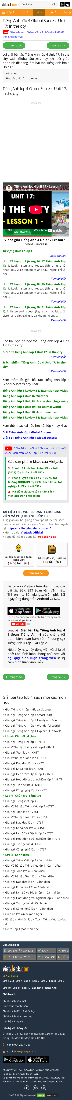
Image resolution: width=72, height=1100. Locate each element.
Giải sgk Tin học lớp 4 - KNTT (23, 785)
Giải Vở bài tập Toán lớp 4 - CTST (26, 817)
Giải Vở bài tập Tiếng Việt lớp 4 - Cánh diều (33, 865)
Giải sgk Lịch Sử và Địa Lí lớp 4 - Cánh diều (32, 892)
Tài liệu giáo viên (19, 957)
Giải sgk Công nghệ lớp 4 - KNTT (26, 790)
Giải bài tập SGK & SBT (21, 950)
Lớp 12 (26, 987)
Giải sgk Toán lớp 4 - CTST (21, 812)
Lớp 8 (52, 980)
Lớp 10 (7, 987)
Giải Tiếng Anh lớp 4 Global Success (28, 709)
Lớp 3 (24, 12)
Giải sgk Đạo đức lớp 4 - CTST (24, 822)
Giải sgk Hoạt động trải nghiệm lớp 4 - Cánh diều (37, 898)
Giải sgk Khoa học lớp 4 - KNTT (25, 769)
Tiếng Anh (51, 987)
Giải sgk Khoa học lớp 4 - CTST (24, 828)
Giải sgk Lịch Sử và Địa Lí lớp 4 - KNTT (29, 774)
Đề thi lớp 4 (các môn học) (22, 929)
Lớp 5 (53, 12)
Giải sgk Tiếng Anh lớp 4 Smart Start (28, 715)
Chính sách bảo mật (14, 1001)
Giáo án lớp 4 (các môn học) (23, 914)
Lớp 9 (60, 980)
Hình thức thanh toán (15, 1006)
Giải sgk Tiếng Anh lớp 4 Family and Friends (33, 720)
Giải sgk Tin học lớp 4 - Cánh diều (26, 903)
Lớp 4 (39, 12)
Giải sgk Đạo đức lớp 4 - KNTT (24, 763)
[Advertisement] (36, 144)
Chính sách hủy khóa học (17, 1016)
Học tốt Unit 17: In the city (22, 78)
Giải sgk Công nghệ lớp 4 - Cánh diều (29, 909)
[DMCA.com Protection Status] (50, 1095)
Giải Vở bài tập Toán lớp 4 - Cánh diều (29, 876)
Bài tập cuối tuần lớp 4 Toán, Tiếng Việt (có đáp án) (35, 921)
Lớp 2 (10, 12)
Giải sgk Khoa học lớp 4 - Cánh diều (28, 887)
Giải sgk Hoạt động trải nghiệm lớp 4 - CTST (33, 839)
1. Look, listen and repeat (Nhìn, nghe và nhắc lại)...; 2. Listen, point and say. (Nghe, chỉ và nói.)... (34, 267)
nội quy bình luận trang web (32, 658)
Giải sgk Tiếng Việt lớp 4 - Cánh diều (28, 860)
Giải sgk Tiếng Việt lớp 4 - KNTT (25, 742)
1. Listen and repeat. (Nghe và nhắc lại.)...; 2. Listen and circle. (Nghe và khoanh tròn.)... (34, 311)
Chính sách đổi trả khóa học (19, 1011)
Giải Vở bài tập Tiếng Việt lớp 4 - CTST (29, 806)
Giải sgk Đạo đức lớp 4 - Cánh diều (27, 882)
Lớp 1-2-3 (8, 980)
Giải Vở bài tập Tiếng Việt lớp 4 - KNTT (29, 747)
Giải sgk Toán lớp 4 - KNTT (22, 752)
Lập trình (37, 987)
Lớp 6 (35, 980)
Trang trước (15, 45)
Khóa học (48, 957)
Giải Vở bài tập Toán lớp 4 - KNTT (26, 758)
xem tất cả (36, 573)
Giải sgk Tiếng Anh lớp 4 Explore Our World (33, 731)
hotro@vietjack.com (25, 1051)
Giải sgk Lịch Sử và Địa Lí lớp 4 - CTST (29, 833)
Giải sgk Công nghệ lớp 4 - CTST (25, 849)
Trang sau (57, 45)
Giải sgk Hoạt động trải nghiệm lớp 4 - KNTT (33, 779)
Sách (45, 950)
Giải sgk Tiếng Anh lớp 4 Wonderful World (32, 725)
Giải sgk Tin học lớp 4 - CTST (23, 844)
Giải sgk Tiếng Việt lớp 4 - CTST (25, 801)
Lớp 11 (16, 987)
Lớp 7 (44, 980)
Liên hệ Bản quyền (13, 1021)
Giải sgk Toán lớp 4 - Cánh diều (25, 871)
